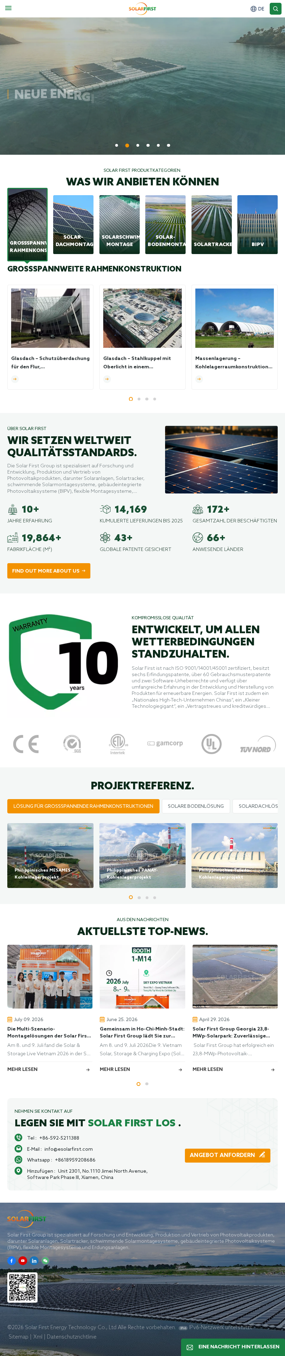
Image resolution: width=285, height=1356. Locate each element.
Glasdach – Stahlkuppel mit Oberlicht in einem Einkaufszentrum (137, 363)
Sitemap (18, 1336)
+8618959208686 (75, 1160)
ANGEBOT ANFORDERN (223, 1155)
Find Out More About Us (46, 571)
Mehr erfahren (32, 131)
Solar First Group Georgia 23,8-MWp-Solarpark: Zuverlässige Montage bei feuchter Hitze (231, 1033)
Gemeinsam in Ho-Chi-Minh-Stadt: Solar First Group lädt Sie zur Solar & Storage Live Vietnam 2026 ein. (142, 1033)
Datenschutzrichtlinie (72, 1336)
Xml (37, 1336)
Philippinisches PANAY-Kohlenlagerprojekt (132, 874)
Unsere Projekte (96, 131)
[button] (116, 145)
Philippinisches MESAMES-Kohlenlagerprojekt (43, 874)
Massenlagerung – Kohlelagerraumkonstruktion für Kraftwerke (231, 363)
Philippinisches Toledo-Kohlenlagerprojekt (225, 874)
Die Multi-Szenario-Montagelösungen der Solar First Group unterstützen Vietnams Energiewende (48, 1033)
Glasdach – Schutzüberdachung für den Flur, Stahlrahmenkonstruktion (50, 363)
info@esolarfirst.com (68, 1149)
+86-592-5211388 (59, 1138)
